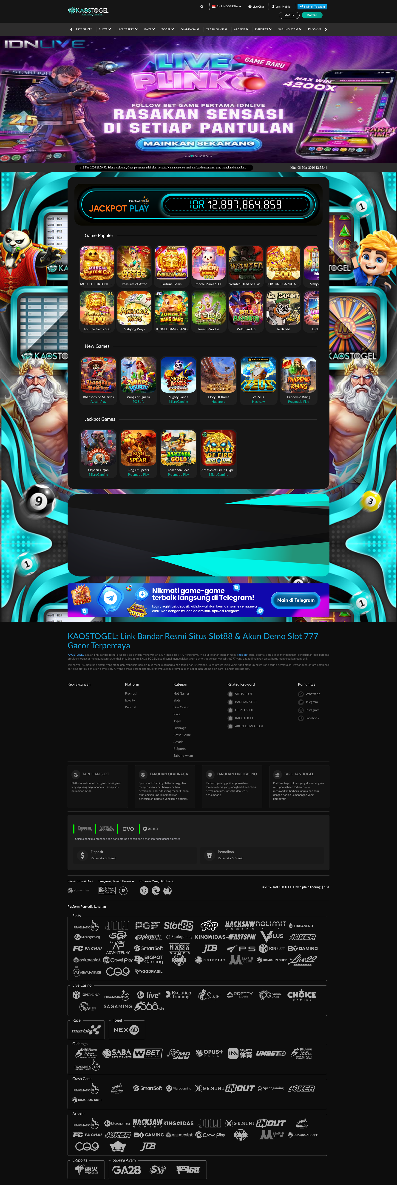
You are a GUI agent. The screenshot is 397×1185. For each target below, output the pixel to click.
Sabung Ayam (288, 29)
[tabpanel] (198, 99)
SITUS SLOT (243, 694)
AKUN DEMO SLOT (249, 726)
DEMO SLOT (244, 710)
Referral (130, 707)
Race (148, 29)
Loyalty (130, 700)
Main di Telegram (314, 6)
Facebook (312, 718)
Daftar (312, 15)
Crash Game (215, 29)
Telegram (312, 702)
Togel (166, 29)
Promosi (314, 29)
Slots (103, 29)
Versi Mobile (282, 6)
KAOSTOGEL (76, 654)
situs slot (242, 654)
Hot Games (84, 29)
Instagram (313, 710)
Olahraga (188, 29)
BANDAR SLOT (246, 702)
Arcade (240, 29)
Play (139, 208)
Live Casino (126, 29)
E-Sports (262, 29)
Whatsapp (313, 694)
